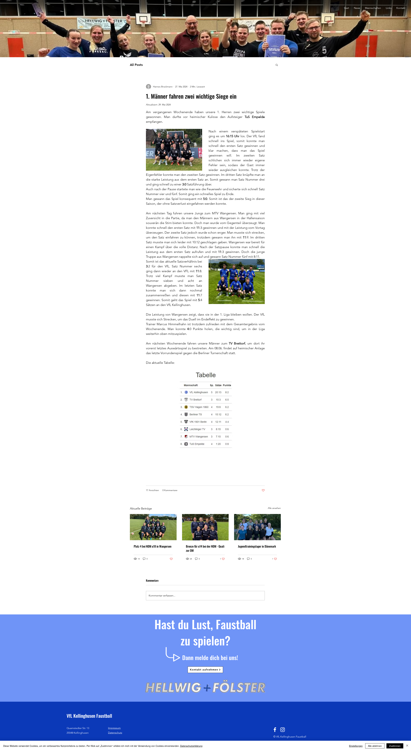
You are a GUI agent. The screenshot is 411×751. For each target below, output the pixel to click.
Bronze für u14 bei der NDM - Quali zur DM (205, 548)
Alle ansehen (274, 508)
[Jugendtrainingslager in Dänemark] (257, 527)
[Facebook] (275, 730)
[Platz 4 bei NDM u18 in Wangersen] (153, 527)
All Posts (136, 65)
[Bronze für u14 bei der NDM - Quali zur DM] (205, 527)
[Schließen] (407, 745)
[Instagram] (283, 730)
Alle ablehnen (375, 745)
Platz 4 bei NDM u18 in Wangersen (152, 546)
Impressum (114, 727)
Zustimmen (395, 745)
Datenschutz (115, 732)
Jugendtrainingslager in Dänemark (257, 546)
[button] (373, 8)
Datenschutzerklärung (191, 745)
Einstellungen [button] (356, 745)
